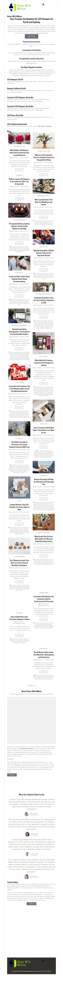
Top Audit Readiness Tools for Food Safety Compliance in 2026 (43, 300)
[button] (43, 4)
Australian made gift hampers (18, 411)
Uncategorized (19, 175)
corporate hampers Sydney (22, 414)
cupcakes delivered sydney (40, 223)
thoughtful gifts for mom (20, 532)
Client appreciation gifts (46, 624)
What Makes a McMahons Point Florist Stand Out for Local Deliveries (19, 152)
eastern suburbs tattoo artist (43, 676)
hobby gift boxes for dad (46, 503)
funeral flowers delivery (27, 748)
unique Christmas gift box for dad (43, 508)
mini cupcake (42, 224)
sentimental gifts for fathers (43, 507)
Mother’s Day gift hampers (21, 530)
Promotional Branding (19, 556)
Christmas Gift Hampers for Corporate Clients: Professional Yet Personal (43, 599)
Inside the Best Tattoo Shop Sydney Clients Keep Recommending (19, 279)
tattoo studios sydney (18, 303)
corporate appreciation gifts (16, 413)
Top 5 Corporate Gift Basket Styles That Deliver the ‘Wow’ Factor (44, 430)
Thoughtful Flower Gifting (19, 146)
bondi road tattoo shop (41, 675)
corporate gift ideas (38, 625)
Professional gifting (47, 627)
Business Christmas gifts (41, 623)
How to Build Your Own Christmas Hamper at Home (19, 618)
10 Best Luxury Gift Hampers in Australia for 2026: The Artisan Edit (19, 181)
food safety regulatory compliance (42, 327)
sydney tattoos (17, 300)
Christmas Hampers (43, 592)
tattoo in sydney (25, 300)
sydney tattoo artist (42, 276)
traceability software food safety (22, 359)
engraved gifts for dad (40, 502)
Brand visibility (44, 559)
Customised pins (45, 562)
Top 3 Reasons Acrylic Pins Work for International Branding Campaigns (19, 563)
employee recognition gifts (45, 454)
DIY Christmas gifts (18, 640)
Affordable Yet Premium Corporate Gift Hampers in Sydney (43, 362)
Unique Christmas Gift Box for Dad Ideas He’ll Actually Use (44, 482)
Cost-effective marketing (43, 560)
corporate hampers (48, 625)
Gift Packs (19, 500)
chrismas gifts (19, 612)
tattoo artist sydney (42, 277)
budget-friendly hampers (17, 465)
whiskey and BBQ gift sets (48, 509)
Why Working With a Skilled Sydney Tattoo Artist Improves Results (44, 253)
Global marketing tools (17, 587)
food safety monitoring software (18, 356)
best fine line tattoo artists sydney (43, 273)
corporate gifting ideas (39, 453)
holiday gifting (22, 642)
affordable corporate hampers (42, 387)
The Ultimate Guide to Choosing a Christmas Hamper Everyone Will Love (19, 444)
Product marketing (18, 589)
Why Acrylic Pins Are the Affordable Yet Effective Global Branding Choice (44, 539)
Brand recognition (17, 586)
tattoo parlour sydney (15, 302)
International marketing (43, 563)
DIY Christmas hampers (20, 467)
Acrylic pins (38, 559)
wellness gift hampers (43, 395)
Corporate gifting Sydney (44, 389)
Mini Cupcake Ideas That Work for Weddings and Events (44, 202)
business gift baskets (43, 450)
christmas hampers (19, 466)
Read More (19, 169)
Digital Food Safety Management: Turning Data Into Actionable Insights (19, 331)
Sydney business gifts (24, 417)
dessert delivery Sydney (22, 248)
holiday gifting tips (17, 470)
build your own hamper (17, 639)
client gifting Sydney (23, 412)
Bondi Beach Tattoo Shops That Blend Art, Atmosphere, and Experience (43, 654)
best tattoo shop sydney (16, 299)
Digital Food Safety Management (19, 325)
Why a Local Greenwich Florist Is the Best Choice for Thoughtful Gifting (43, 157)
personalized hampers (19, 472)
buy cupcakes (38, 220)
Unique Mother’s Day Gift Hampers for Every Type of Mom (19, 507)
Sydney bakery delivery (19, 250)
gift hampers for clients (42, 391)
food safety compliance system (45, 325)
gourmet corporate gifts (38, 455)
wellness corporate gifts (46, 456)
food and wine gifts (18, 468)
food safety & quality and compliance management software (19, 353)
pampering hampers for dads (40, 504)
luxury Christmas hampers (20, 471)
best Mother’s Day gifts (15, 527)
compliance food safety (41, 320)
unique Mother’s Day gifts (22, 533)
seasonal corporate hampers (46, 394)
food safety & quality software (21, 354)
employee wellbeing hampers (17, 416)
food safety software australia (19, 356)
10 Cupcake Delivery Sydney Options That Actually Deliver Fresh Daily (19, 226)
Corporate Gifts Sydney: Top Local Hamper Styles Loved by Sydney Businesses (19, 388)
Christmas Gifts (43, 423)
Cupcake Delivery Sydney (43, 195)
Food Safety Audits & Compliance (44, 293)
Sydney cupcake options (22, 251)
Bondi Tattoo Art (44, 246)
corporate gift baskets (48, 452)
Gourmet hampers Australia (40, 626)
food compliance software (17, 352)
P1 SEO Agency (46, 971)
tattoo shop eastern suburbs (45, 679)
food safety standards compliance (45, 327)
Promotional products (46, 564)
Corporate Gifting (43, 356)
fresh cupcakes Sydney (14, 249)
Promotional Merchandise (44, 532)
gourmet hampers (18, 641)
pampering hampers (15, 531)
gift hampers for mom (17, 528)
